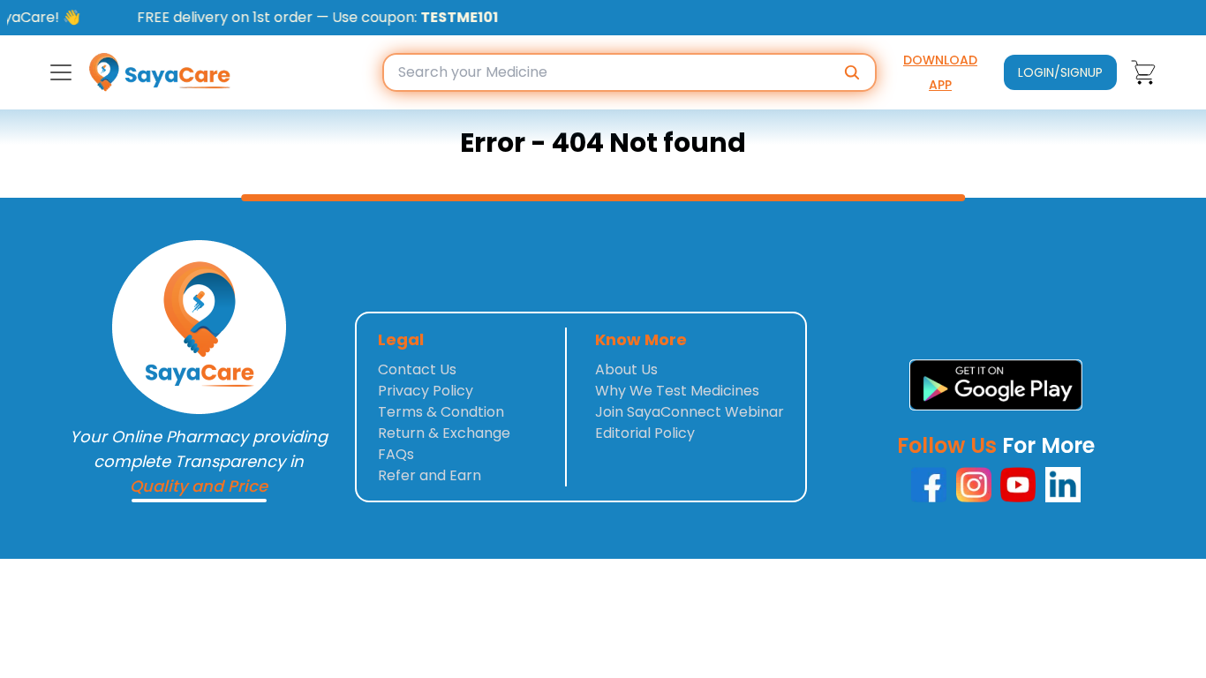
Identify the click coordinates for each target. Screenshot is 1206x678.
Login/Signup (1060, 72)
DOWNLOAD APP (940, 72)
